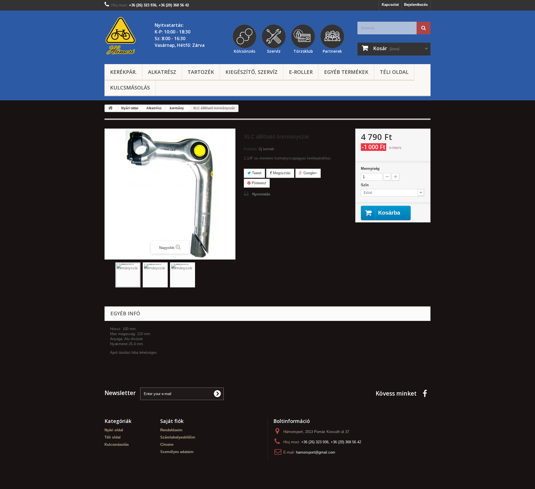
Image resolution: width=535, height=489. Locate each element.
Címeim (167, 444)
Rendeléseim (171, 430)
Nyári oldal (113, 430)
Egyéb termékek (346, 72)
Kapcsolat (390, 5)
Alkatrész (162, 72)
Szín (365, 185)
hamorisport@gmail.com (315, 452)
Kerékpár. (123, 72)
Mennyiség (370, 168)
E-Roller (301, 72)
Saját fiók (172, 421)
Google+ (309, 173)
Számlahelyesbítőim (177, 437)
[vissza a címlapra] (110, 108)
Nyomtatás (261, 194)
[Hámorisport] (121, 36)
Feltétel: (250, 149)
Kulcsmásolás (130, 87)
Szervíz (274, 50)
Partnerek (332, 50)
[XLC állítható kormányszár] (128, 275)
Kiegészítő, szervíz (251, 72)
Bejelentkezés (416, 5)
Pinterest (258, 183)
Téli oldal (394, 72)
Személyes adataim (177, 452)
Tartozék (201, 72)
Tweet (256, 173)
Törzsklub (303, 50)
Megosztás (281, 173)
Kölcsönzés (244, 50)
